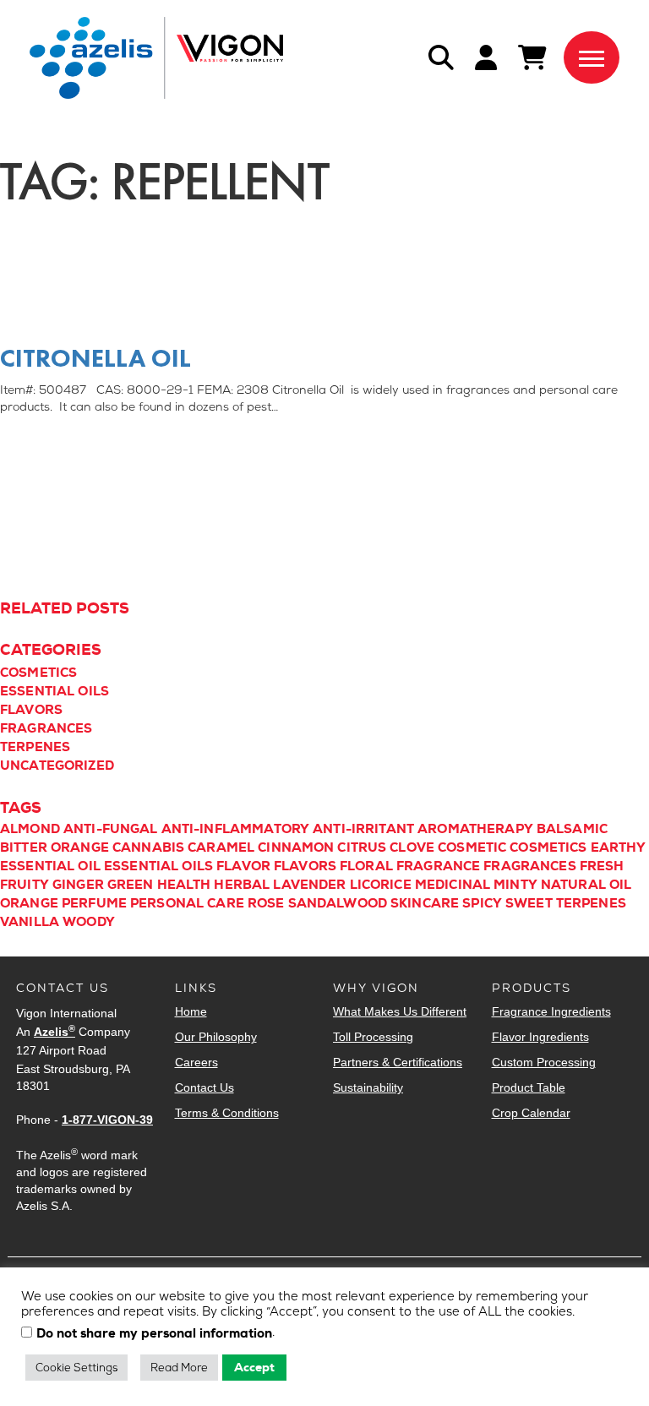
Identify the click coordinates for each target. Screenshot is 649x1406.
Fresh (602, 866)
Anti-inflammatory (235, 828)
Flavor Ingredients (540, 1037)
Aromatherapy (475, 828)
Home (191, 1011)
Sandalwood (338, 903)
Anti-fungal (110, 828)
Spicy (482, 903)
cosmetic (472, 847)
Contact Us (204, 1087)
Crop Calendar (531, 1113)
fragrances (529, 866)
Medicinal (452, 884)
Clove (412, 847)
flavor (243, 866)
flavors (305, 866)
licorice (381, 884)
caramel (221, 847)
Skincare (424, 903)
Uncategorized (57, 765)
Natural (573, 884)
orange (29, 903)
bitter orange (54, 847)
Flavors (31, 709)
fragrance (438, 866)
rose (266, 903)
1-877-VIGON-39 (107, 1119)
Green (130, 884)
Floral (366, 866)
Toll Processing (373, 1037)
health (184, 884)
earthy (618, 847)
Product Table (528, 1087)
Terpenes (35, 746)
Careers (196, 1062)
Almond (30, 828)
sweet (529, 903)
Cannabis (148, 847)
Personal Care (187, 903)
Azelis (54, 1031)
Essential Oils (54, 691)
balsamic (572, 828)
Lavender (309, 884)
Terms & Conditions (227, 1113)
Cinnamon (296, 847)
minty (515, 884)
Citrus (361, 847)
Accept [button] (254, 1367)
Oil (620, 884)
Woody (89, 921)
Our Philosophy (216, 1037)
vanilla (29, 921)
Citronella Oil (95, 358)
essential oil (50, 866)
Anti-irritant (363, 828)
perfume (94, 903)
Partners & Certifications (397, 1062)
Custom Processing (544, 1062)
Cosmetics (38, 672)
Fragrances (46, 728)
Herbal (242, 884)
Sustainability (368, 1087)
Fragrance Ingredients (551, 1011)
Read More (179, 1367)
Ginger (78, 884)
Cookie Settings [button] (76, 1367)
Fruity (24, 884)
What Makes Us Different (399, 1011)
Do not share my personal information (154, 1334)
